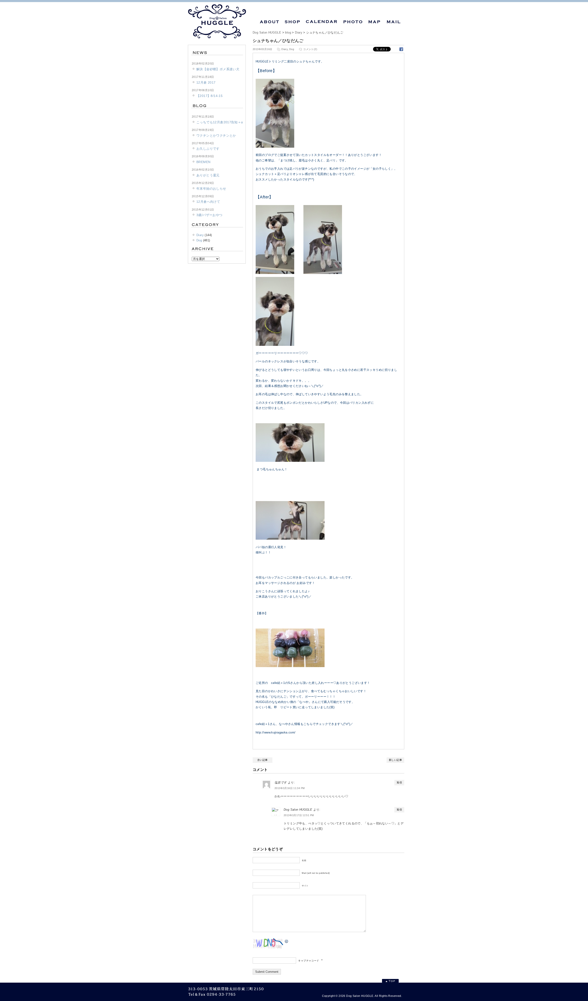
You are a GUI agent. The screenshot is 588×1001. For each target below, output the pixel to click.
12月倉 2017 (206, 82)
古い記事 (262, 760)
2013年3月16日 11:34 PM (289, 788)
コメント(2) (310, 49)
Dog (291, 49)
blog (288, 32)
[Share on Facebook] (401, 49)
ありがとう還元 (208, 175)
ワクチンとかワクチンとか (216, 135)
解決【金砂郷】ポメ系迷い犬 (217, 69)
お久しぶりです (208, 148)
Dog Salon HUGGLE (267, 32)
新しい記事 (395, 760)
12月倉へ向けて (208, 201)
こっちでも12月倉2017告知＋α (219, 122)
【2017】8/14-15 (209, 96)
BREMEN (203, 162)
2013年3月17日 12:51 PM (299, 815)
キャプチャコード (308, 960)
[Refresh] (286, 941)
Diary (298, 32)
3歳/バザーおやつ (209, 215)
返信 (399, 782)
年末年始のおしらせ (211, 188)
